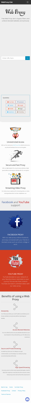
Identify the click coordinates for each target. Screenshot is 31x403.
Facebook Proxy (5, 390)
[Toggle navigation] (27, 2)
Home (11, 387)
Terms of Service (6, 394)
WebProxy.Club (7, 2)
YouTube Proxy (18, 387)
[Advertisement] (15, 38)
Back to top (4, 387)
